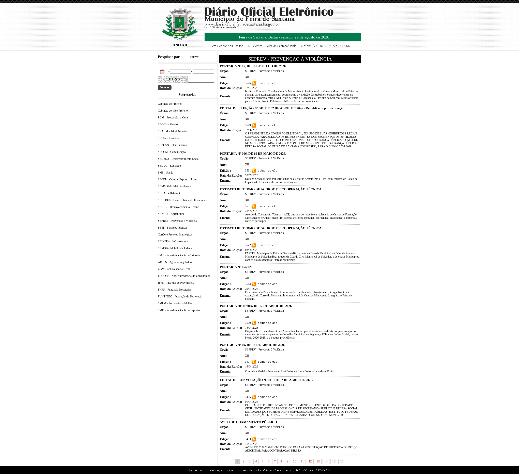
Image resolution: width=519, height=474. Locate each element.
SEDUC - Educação (169, 165)
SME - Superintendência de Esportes (179, 310)
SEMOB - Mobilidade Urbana (175, 248)
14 (326, 461)
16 (341, 461)
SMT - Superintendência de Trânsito (179, 255)
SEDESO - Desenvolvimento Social (178, 158)
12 (310, 461)
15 (334, 461)
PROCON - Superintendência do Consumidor (184, 275)
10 (294, 461)
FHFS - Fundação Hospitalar (174, 289)
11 (302, 461)
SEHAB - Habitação (169, 193)
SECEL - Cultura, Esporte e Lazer (177, 179)
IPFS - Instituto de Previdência (176, 282)
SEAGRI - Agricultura (171, 213)
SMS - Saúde (165, 172)
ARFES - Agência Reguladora (175, 262)
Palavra (194, 57)
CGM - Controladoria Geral (174, 269)
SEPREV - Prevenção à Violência (177, 220)
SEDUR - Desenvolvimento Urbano (178, 207)
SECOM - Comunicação (172, 151)
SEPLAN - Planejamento (172, 145)
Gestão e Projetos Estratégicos (175, 234)
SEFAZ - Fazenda (168, 138)
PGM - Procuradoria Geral (173, 117)
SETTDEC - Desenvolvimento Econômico (182, 200)
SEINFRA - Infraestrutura (173, 241)
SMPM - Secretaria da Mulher (175, 303)
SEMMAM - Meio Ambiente (174, 186)
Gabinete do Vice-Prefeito (173, 110)
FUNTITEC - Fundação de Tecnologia (180, 296)
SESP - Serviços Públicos (172, 227)
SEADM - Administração (172, 131)
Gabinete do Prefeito (170, 103)
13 (318, 461)
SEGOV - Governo (169, 124)
